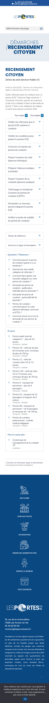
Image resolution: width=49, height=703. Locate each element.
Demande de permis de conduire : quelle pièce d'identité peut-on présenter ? (25, 288)
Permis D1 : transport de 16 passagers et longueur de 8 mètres (25, 397)
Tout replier (20, 115)
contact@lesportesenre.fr (18, 629)
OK (25, 699)
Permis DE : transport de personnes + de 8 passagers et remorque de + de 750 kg (25, 409)
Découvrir (24, 498)
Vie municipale (24, 535)
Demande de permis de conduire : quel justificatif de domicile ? (25, 297)
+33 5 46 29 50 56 (24, 2)
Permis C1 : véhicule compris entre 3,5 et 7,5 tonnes (23, 362)
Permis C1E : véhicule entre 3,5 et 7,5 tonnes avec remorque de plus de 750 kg (25, 374)
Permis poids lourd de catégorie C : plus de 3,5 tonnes (24, 339)
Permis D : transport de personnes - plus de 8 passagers (23, 386)
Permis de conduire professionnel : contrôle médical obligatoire (23, 420)
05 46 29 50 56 (12, 626)
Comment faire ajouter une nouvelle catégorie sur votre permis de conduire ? (25, 279)
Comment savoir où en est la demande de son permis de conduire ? (25, 319)
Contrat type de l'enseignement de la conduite (26, 441)
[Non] (45, 693)
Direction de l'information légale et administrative (25, 463)
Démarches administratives (25, 553)
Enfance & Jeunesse (24, 571)
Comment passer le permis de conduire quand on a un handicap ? (25, 263)
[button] (24, 125)
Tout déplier (35, 115)
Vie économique (24, 589)
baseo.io (29, 465)
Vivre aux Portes (24, 516)
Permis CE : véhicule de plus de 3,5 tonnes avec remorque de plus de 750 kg (26, 351)
